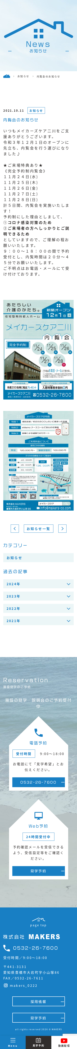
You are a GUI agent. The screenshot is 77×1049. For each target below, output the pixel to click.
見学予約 (38, 871)
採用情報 (38, 1001)
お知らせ (36, 110)
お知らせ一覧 (38, 528)
